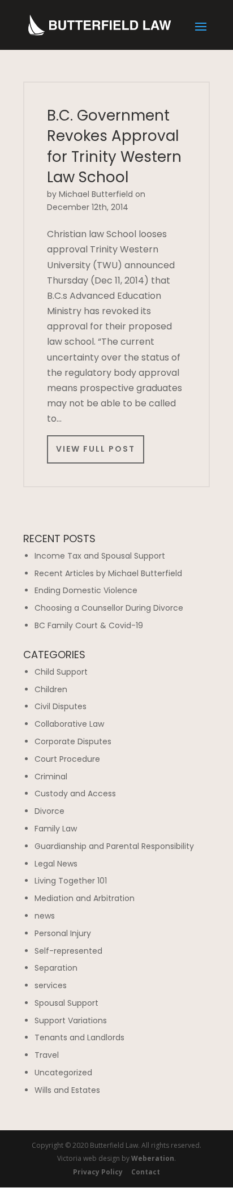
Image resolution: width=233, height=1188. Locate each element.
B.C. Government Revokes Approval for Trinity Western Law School (114, 146)
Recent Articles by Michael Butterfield (108, 573)
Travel (46, 1055)
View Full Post (95, 448)
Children (50, 689)
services (50, 985)
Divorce (49, 811)
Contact (145, 1172)
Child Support (61, 671)
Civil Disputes (60, 706)
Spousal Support (66, 1003)
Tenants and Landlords (79, 1037)
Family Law (55, 828)
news (44, 915)
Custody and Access (75, 793)
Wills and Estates (67, 1090)
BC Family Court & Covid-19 (88, 625)
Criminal (50, 776)
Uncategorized (63, 1072)
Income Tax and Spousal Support (99, 555)
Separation (55, 967)
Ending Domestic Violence (85, 590)
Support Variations (70, 1020)
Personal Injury (62, 933)
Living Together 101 (70, 880)
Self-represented (68, 951)
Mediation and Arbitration (84, 898)
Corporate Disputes (72, 741)
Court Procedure (67, 759)
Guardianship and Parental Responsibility (114, 846)
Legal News (55, 863)
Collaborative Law (69, 724)
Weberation (152, 1158)
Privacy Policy (98, 1172)
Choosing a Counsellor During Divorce (108, 608)
